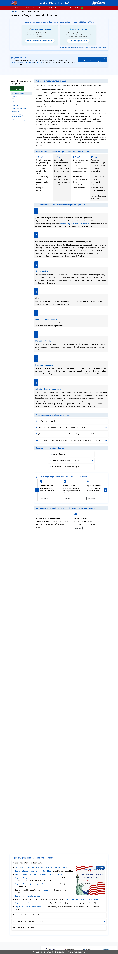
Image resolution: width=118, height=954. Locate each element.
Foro (57, 7)
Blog (51, 7)
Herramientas (30, 7)
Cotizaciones (19, 7)
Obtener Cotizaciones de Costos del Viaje (39, 41)
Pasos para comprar (18, 102)
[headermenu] (14, 2)
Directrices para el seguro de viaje (21, 97)
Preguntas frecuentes (19, 108)
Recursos (15, 112)
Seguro (16, 11)
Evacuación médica (43, 341)
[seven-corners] (69, 950)
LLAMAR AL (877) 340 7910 (42, 952)
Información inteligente (20, 120)
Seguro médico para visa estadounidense (20, 116)
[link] (39, 62)
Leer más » (40, 531)
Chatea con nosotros (76, 952)
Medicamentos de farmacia (46, 319)
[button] (39, 490)
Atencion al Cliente (67, 7)
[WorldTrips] (88, 950)
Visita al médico (41, 271)
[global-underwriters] (107, 950)
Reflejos (15, 105)
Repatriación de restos (44, 365)
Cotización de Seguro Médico (78, 41)
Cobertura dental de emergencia (48, 389)
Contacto (59, 952)
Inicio (12, 7)
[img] (50, 950)
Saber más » (44, 498)
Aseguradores (42, 7)
